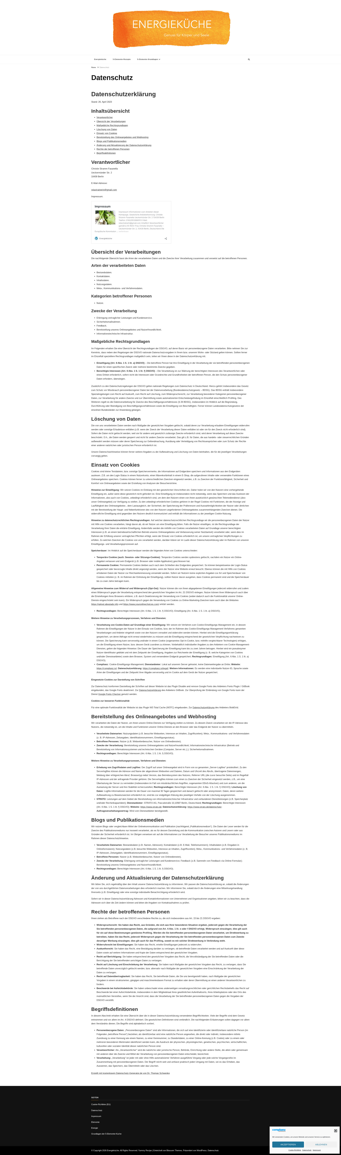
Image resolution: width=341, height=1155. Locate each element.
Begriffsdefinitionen (106, 153)
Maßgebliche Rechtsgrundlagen (112, 125)
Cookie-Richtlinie (295, 1150)
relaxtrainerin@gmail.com (104, 190)
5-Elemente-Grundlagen (147, 59)
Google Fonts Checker (109, 694)
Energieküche (100, 59)
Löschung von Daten (107, 129)
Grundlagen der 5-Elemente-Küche (106, 1134)
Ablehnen (321, 1144)
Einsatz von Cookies (107, 133)
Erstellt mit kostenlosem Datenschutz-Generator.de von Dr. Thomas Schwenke (130, 1073)
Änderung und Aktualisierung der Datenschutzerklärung (124, 145)
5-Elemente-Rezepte (122, 59)
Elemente (95, 1122)
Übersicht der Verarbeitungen (111, 121)
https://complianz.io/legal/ (155, 668)
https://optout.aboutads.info (104, 604)
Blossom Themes (174, 1150)
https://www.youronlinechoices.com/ (141, 604)
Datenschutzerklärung (150, 690)
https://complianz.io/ (107, 668)
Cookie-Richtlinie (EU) (101, 1104)
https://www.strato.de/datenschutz (204, 807)
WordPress (202, 1150)
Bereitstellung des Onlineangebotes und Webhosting (122, 137)
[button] (335, 1130)
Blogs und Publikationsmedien (111, 141)
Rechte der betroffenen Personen (113, 149)
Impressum (317, 1150)
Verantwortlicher (105, 117)
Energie (94, 1128)
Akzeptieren (288, 1144)
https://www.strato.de (150, 807)
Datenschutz (306, 1150)
